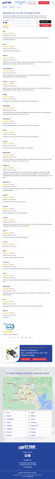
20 (29, 337)
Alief (8, 412)
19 (26, 337)
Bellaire (33, 416)
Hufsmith (9, 435)
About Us (20, 472)
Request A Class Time (39, 359)
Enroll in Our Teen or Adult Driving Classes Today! (20, 3)
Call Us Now (25, 359)
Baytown (9, 416)
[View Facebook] (25, 455)
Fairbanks (9, 425)
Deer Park (33, 422)
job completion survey (15, 16)
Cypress (9, 422)
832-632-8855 (31, 4)
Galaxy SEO (30, 476)
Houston (9, 432)
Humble (33, 435)
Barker (33, 412)
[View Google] (29, 455)
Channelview (10, 419)
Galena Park (34, 425)
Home (5, 7)
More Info (12, 7)
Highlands (9, 429)
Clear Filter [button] (45, 25)
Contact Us (44, 2)
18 (22, 337)
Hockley (33, 429)
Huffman (33, 432)
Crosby (33, 419)
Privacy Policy (27, 472)
